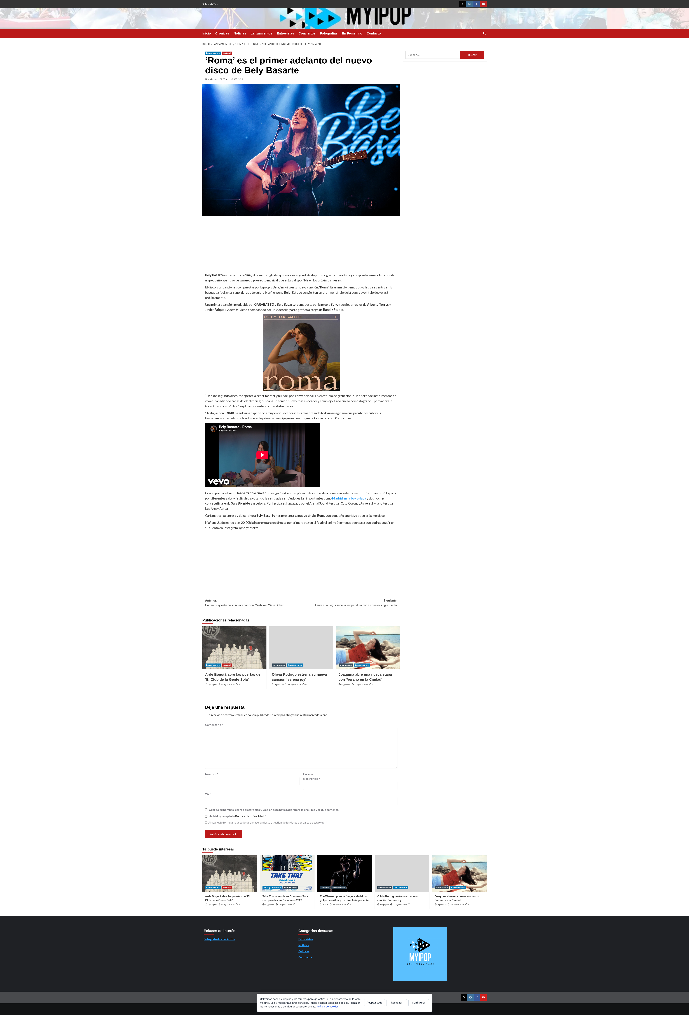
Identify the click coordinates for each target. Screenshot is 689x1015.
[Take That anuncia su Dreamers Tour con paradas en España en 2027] (287, 873)
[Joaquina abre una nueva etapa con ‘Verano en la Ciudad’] (368, 647)
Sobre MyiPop (210, 4)
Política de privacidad (250, 816)
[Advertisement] (301, 245)
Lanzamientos (261, 33)
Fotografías (329, 33)
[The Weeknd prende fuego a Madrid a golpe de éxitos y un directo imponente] (344, 873)
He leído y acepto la (237, 816)
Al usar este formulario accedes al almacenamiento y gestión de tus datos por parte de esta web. (267, 822)
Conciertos (307, 33)
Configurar (418, 1002)
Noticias (240, 33)
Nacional (227, 53)
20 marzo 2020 (230, 79)
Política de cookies (327, 1006)
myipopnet (213, 79)
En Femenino (352, 33)
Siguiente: (356, 603)
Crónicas (222, 33)
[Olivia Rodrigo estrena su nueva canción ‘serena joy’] (301, 647)
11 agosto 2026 (361, 684)
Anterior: (244, 603)
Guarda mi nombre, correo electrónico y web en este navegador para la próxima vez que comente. (274, 809)
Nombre (211, 774)
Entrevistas (285, 33)
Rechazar (396, 1002)
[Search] (484, 33)
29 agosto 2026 (285, 904)
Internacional (279, 665)
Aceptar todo (375, 1002)
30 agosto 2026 (228, 684)
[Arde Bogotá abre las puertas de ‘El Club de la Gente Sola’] (234, 647)
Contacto (374, 33)
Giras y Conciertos (272, 887)
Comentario (214, 724)
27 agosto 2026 (294, 684)
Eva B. (326, 904)
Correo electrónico (311, 776)
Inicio (206, 33)
